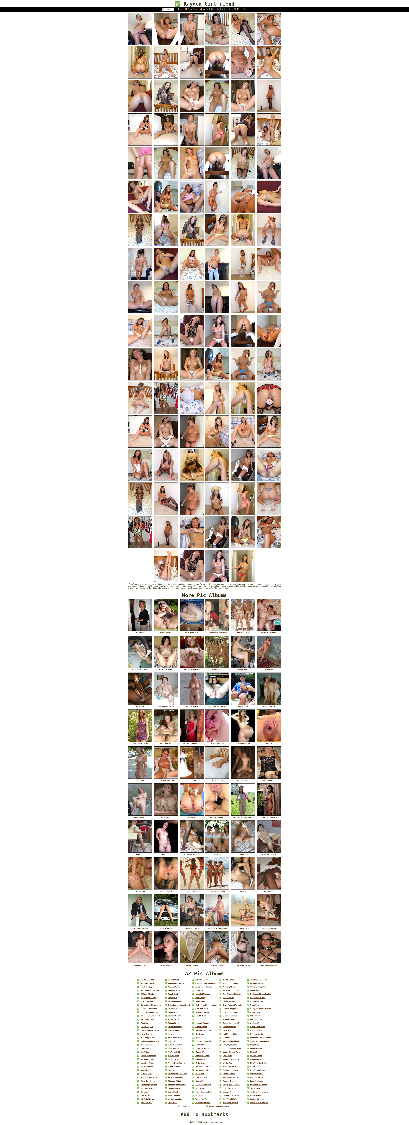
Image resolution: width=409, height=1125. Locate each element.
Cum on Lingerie (174, 1009)
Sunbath (144, 1092)
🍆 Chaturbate (224, 9)
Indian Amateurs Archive (151, 1041)
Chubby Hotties (256, 1001)
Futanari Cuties (174, 1023)
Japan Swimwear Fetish (259, 1041)
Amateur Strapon (147, 987)
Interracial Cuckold (203, 1041)
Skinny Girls (200, 1088)
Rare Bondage (201, 1077)
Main (179, 9)
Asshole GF (255, 990)
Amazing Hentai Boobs (150, 990)
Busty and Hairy (201, 1001)
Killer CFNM (200, 1045)
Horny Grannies (147, 1034)
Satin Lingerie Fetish (149, 1085)
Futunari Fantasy (202, 1023)
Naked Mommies (174, 1066)
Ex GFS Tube (200, 1016)
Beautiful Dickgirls (202, 994)
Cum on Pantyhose (230, 1009)
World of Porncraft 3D (259, 1103)
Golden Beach (201, 1027)
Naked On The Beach (231, 1066)
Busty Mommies (174, 1001)
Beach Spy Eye (174, 994)
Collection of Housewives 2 (179, 1005)
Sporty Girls (255, 1088)
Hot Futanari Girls (257, 1034)
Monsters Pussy (147, 1063)
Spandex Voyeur (229, 1088)
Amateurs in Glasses (203, 987)
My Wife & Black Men (258, 1063)
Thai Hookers (146, 1095)
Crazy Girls (254, 1005)
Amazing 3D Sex (229, 987)
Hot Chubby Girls (230, 1034)
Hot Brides (199, 1034)
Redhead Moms (256, 1077)
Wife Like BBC (146, 1103)
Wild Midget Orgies (203, 1103)
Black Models (228, 998)
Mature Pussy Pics (148, 1056)
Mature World (173, 1056)
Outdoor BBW (146, 1074)
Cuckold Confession (149, 1009)
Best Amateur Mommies (232, 994)
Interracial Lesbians (231, 1041)
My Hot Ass (227, 1063)
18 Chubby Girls (147, 980)
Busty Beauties (147, 1001)
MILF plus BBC (174, 1052)
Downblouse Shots (230, 1012)
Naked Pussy (255, 1066)
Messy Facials (173, 1059)
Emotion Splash (174, 1016)
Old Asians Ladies (202, 1070)
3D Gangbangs (201, 980)
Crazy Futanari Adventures (233, 1005)
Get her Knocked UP (231, 1023)
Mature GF (199, 1052)
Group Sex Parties (257, 1027)
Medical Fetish (256, 1056)
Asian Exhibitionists (231, 990)
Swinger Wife (228, 1092)
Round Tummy (201, 1081)
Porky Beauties (229, 1074)
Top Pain (199, 1095)
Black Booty (200, 998)
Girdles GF (254, 1023)
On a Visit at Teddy (257, 1070)
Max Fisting (227, 1056)
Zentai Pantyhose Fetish (219, 1106)
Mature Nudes (255, 1052)
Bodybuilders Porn (258, 998)
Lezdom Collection (203, 1048)
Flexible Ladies (256, 1019)
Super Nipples (174, 1092)
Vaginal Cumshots (175, 1099)
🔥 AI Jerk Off (207, 9)
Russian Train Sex (230, 1081)
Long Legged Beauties (232, 1048)
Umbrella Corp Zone (231, 1095)
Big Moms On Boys (148, 998)
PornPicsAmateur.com (206, 1122)
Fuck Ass (144, 1023)
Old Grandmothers (230, 1070)
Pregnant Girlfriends (149, 1077)
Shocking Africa (147, 1088)
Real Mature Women (231, 1077)
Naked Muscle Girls (203, 1066)
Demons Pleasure (202, 1012)
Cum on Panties (201, 1009)
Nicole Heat (145, 1070)
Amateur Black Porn (176, 983)
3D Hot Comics (229, 980)
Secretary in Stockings (177, 1085)
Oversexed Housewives (177, 1074)
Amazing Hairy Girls (258, 987)
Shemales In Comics (258, 1085)
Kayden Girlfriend (175, 1045)
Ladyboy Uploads (230, 1045)
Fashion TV (200, 1019)
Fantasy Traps (174, 1019)
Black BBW (172, 998)
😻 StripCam (190, 9)
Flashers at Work (229, 1019)
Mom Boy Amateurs (231, 1059)
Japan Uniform (147, 1045)
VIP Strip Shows (147, 1099)
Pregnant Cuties (256, 1074)
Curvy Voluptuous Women (151, 1012)
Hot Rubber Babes (175, 1038)
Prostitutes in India (175, 1077)
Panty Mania (200, 1074)
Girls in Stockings (175, 1027)
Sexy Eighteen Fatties (231, 1085)
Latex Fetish (146, 1048)
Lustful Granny (256, 1048)
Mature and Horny (202, 1056)
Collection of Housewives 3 (206, 1005)
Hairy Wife (227, 1030)
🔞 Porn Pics (240, 9)
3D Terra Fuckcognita (259, 980)
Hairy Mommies (174, 1030)
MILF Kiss (145, 1052)
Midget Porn (200, 1059)
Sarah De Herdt (256, 1081)
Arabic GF (199, 990)
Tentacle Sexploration (259, 1092)
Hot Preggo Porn (147, 1038)
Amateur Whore (174, 987)
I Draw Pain (199, 1038)
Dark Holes (172, 1012)
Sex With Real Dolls (203, 1085)
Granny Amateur (229, 1027)
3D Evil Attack (173, 980)
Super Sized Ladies (203, 1092)
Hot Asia (171, 1034)
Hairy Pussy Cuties (203, 1030)
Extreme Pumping (230, 1016)
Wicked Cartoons (257, 1099)
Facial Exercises (147, 1019)
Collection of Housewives (151, 1005)
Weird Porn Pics (201, 1099)
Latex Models (173, 1048)
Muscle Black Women (176, 1063)
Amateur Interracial (230, 983)
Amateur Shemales (257, 983)
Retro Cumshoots (148, 1081)
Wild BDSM (172, 1103)
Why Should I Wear (230, 1099)
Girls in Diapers (147, 1027)
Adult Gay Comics (148, 983)
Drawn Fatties (255, 1012)
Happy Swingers (257, 1030)
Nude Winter (173, 1070)
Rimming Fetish (174, 1081)
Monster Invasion (257, 1059)
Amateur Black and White (205, 983)
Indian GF (172, 1041)
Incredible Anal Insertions (260, 1038)
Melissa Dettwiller (148, 1059)
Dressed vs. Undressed (150, 1016)
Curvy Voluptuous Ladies (260, 1009)
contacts (218, 1122)
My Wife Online (147, 1066)
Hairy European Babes (150, 1030)
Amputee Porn (174, 990)
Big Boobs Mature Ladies (260, 994)
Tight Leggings (174, 1095)
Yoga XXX (186, 1106)
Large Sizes (255, 1045)
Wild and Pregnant (230, 1103)
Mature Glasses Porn (231, 1052)
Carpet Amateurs (229, 1001)
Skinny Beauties (174, 1088)
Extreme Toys (255, 1016)
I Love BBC (227, 1038)
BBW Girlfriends (147, 994)
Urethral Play (255, 1095)
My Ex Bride (200, 1063)
